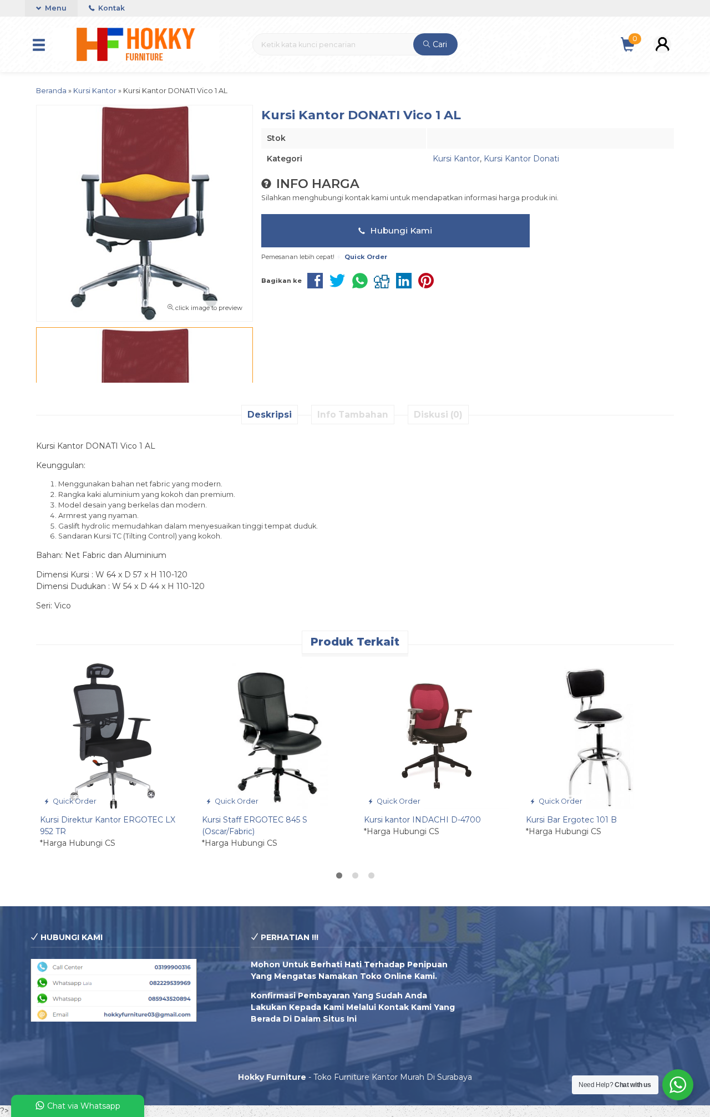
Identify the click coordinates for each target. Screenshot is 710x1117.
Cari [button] (438, 44)
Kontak (111, 8)
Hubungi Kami (400, 230)
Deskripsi (269, 414)
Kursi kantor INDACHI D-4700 (422, 820)
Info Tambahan (352, 414)
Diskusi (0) (438, 414)
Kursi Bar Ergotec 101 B (571, 820)
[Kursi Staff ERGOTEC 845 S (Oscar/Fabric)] (274, 735)
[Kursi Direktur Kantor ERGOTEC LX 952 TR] (112, 735)
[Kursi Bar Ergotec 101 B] (598, 735)
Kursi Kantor (456, 159)
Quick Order (74, 801)
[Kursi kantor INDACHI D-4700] (436, 735)
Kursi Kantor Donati (521, 159)
